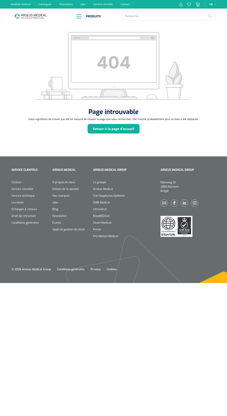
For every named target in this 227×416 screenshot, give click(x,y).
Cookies (112, 269)
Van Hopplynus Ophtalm (109, 196)
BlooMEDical (101, 216)
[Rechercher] (210, 15)
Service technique (23, 196)
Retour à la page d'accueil (113, 129)
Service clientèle (103, 4)
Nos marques (61, 196)
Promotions (66, 4)
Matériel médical (21, 4)
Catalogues (45, 4)
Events (56, 222)
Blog (55, 209)
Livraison (18, 202)
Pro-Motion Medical (105, 236)
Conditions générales (25, 222)
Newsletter (59, 216)
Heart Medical (102, 222)
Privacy (96, 269)
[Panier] (195, 4)
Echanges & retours (24, 209)
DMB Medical (101, 202)
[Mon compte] (181, 4)
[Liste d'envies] (187, 4)
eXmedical (100, 209)
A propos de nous (63, 182)
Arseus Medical (103, 189)
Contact (125, 4)
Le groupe (99, 182)
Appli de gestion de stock (68, 229)
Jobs (83, 4)
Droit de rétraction (24, 216)
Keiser (97, 229)
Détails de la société (65, 189)
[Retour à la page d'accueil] (40, 16)
